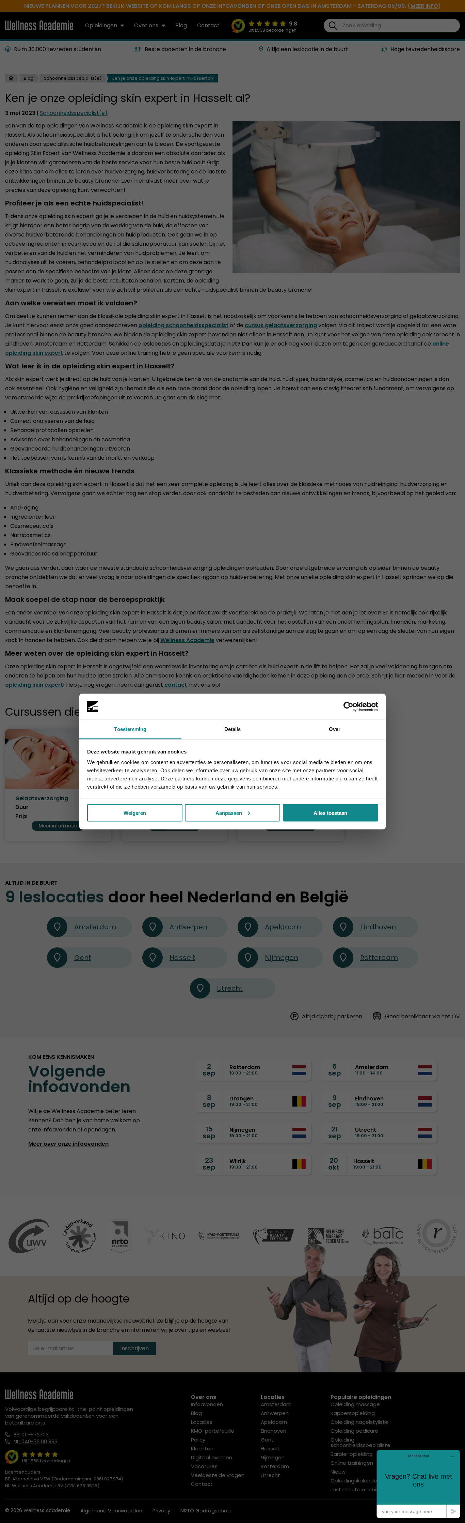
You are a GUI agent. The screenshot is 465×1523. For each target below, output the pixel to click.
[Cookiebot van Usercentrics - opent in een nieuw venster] (348, 707)
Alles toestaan (330, 813)
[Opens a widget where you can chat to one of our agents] (418, 1484)
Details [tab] (232, 729)
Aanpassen (228, 813)
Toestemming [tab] (130, 729)
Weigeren (135, 813)
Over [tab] (334, 729)
